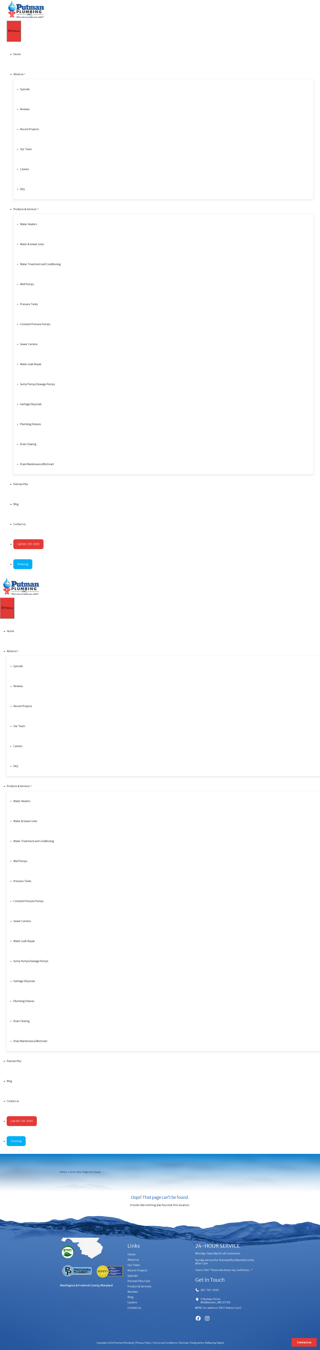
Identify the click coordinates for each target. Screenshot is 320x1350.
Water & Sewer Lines (32, 244)
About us (18, 74)
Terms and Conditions (165, 1342)
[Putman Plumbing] (26, 19)
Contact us (19, 524)
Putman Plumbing (124, 1342)
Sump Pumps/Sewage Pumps (37, 384)
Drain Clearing (28, 444)
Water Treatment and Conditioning (40, 264)
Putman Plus (20, 484)
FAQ (22, 189)
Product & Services (139, 1286)
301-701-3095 (209, 1290)
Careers (24, 169)
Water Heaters (28, 224)
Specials (25, 89)
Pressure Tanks (29, 304)
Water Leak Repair (31, 364)
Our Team (26, 149)
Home (17, 54)
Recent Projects (29, 129)
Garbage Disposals (31, 404)
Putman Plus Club (139, 1281)
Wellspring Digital (214, 1342)
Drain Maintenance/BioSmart (37, 464)
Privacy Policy (143, 1342)
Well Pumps (27, 284)
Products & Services (24, 209)
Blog (16, 504)
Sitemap (183, 1342)
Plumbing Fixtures (30, 424)
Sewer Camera (28, 344)
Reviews (25, 109)
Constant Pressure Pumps (35, 324)
